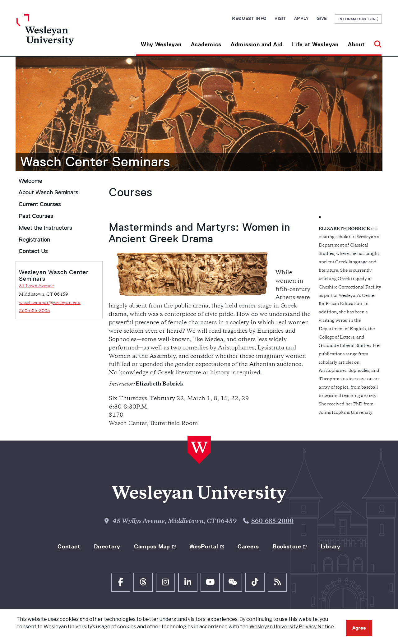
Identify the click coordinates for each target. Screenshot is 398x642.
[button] (375, 42)
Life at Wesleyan (315, 44)
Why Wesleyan (161, 44)
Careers (248, 546)
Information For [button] (358, 18)
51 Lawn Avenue (36, 286)
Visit (280, 18)
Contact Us (33, 251)
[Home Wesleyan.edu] (62, 35)
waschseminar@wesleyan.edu (50, 303)
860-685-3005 (34, 311)
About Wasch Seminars (48, 192)
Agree (359, 628)
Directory (107, 546)
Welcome (30, 181)
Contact (69, 546)
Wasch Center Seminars (95, 161)
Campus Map (152, 546)
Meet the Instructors (45, 227)
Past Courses (36, 216)
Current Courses (40, 204)
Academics (206, 44)
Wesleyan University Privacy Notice (291, 627)
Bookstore (287, 546)
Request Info (249, 18)
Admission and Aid (257, 44)
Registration (34, 239)
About (356, 44)
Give (322, 18)
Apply (301, 18)
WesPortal (203, 546)
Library (330, 546)
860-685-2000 (272, 521)
